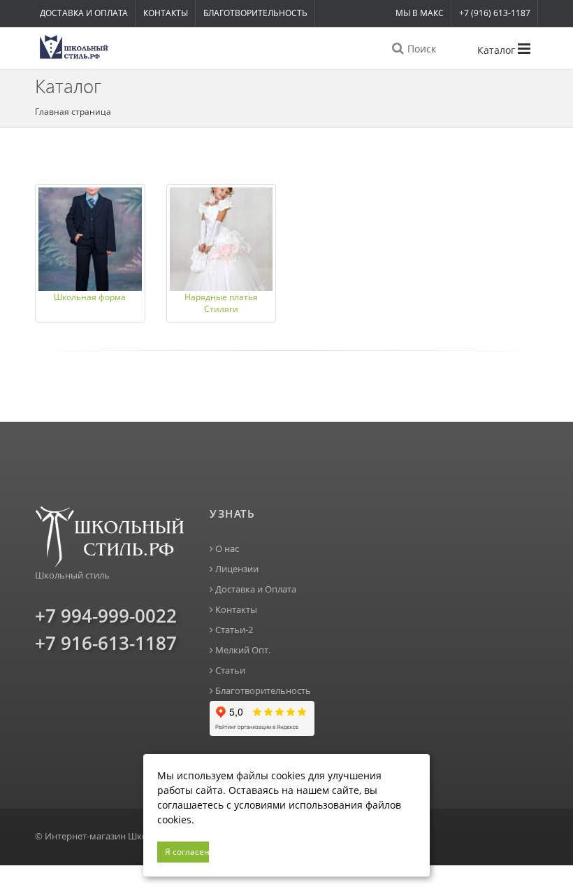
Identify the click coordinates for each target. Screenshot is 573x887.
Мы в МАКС (420, 13)
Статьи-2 (233, 630)
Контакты (165, 13)
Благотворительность (255, 13)
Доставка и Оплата (84, 13)
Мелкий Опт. (241, 650)
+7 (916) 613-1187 (494, 13)
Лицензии (236, 569)
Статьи (229, 670)
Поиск (420, 48)
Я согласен (187, 852)
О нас (226, 549)
